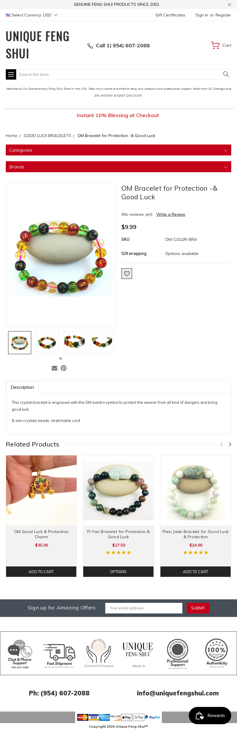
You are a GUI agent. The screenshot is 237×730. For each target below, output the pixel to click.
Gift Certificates (170, 15)
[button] (20, 653)
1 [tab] (60, 358)
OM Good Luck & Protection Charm (41, 534)
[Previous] (221, 444)
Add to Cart (41, 571)
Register (223, 15)
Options (118, 571)
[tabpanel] (19, 342)
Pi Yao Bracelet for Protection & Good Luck (118, 534)
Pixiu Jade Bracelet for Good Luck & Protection (196, 534)
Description (22, 387)
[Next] (230, 444)
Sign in (201, 15)
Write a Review (170, 214)
